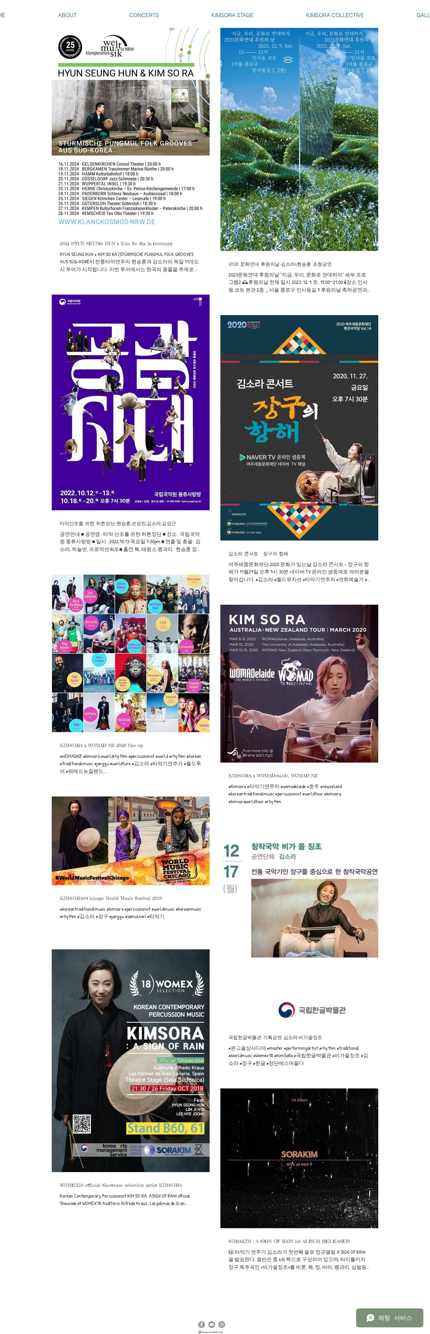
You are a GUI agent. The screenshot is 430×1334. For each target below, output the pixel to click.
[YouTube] (211, 1324)
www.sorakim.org (212, 1332)
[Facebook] (201, 1324)
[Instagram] (221, 1324)
